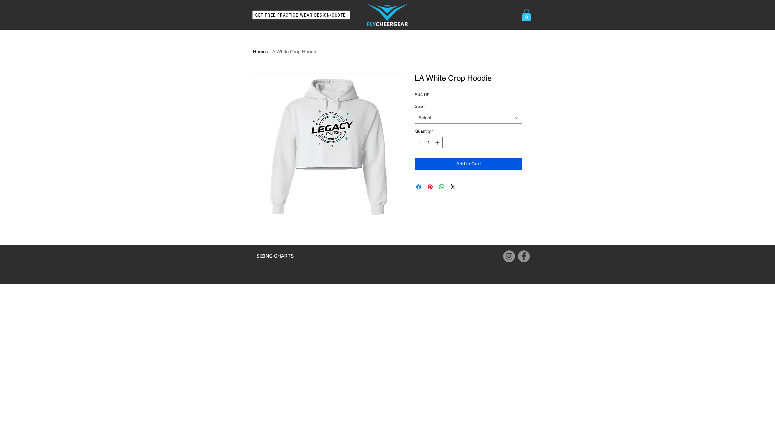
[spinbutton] (428, 142)
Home (259, 51)
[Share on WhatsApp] (441, 186)
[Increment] (438, 142)
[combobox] (468, 118)
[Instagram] (509, 256)
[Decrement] (419, 142)
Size (420, 106)
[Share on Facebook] (418, 186)
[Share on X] (453, 186)
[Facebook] (524, 256)
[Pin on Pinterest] (430, 186)
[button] (526, 15)
